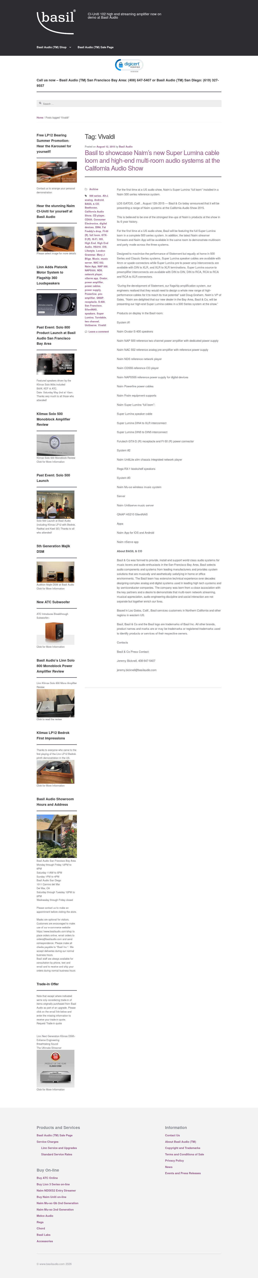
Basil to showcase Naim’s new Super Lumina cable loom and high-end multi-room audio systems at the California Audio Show (152, 160)
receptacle (91, 301)
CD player (98, 215)
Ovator (103, 278)
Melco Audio (45, 1216)
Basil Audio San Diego (49, 880)
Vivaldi (102, 325)
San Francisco (93, 305)
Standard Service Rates (56, 1154)
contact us (50, 908)
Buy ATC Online (47, 1178)
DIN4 (98, 227)
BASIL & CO (92, 204)
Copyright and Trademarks (182, 1148)
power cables (92, 286)
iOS (104, 246)
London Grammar (95, 252)
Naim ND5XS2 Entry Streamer (56, 1190)
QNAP (100, 298)
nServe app (91, 278)
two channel (92, 321)
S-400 (101, 301)
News (168, 1167)
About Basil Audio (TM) (180, 1142)
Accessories (45, 1241)
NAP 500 (102, 266)
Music (95, 258)
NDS (99, 270)
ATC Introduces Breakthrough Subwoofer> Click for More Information (52, 630)
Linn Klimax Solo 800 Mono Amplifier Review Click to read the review (57, 701)
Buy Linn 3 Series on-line (53, 1184)
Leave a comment (99, 331)
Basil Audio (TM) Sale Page (96, 47)
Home (40, 117)
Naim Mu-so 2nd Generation (55, 1209)
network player (93, 274)
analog (89, 200)
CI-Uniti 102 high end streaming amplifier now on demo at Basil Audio (124, 15)
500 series (95, 195)
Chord (41, 1228)
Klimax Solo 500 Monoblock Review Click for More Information (56, 459)
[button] (129, 65)
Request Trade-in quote (49, 1023)
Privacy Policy (174, 1160)
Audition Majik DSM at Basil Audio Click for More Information (55, 586)
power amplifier (94, 282)
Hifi (101, 239)
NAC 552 (98, 262)
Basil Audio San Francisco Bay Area (56, 860)
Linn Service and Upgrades (59, 1148)
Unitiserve (91, 325)
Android (99, 200)
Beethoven (91, 207)
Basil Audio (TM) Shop (51, 47)
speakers (90, 313)
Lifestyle (90, 250)
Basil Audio (126, 146)
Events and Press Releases (183, 1173)
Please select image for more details (56, 253)
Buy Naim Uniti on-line (51, 1197)
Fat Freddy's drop (95, 229)
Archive (93, 189)
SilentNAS (91, 309)
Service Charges (47, 1142)
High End (90, 243)
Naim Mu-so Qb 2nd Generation (57, 1203)
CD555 (88, 219)
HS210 (97, 246)
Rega (40, 1222)
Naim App (90, 266)
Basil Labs (43, 1235)
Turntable (100, 317)
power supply (93, 290)
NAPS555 (90, 270)
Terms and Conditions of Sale (184, 1154)
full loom (95, 235)
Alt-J (105, 195)
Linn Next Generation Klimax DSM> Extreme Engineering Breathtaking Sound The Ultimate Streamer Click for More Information (56, 1062)
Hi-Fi (94, 239)
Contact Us (172, 1135)
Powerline (91, 294)
